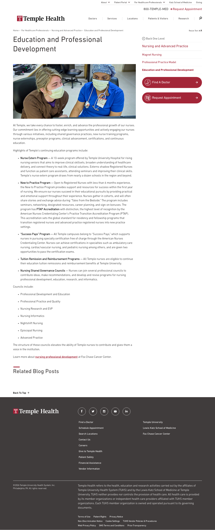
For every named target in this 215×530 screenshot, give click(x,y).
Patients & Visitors (158, 18)
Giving (199, 2)
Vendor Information (89, 469)
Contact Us (84, 440)
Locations (132, 18)
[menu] (172, 55)
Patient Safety (86, 457)
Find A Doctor (161, 82)
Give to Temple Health (90, 451)
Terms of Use (84, 517)
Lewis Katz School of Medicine (159, 428)
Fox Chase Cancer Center (156, 434)
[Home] (42, 411)
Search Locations (88, 434)
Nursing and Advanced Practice (67, 30)
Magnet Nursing (152, 55)
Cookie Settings (113, 521)
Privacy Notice (116, 517)
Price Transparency (136, 525)
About (104, 2)
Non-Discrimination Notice (90, 521)
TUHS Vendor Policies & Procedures (140, 521)
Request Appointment (187, 9)
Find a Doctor (86, 422)
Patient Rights (99, 517)
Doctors (92, 18)
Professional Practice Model (159, 62)
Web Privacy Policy (87, 525)
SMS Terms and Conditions (111, 525)
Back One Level (155, 38)
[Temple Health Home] (41, 19)
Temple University (153, 422)
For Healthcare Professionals (148, 2)
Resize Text (193, 31)
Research (183, 18)
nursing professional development (56, 357)
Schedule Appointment (91, 428)
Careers (83, 445)
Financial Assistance (90, 463)
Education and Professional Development (168, 70)
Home (16, 30)
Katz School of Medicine (180, 2)
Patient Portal (120, 2)
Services (112, 18)
